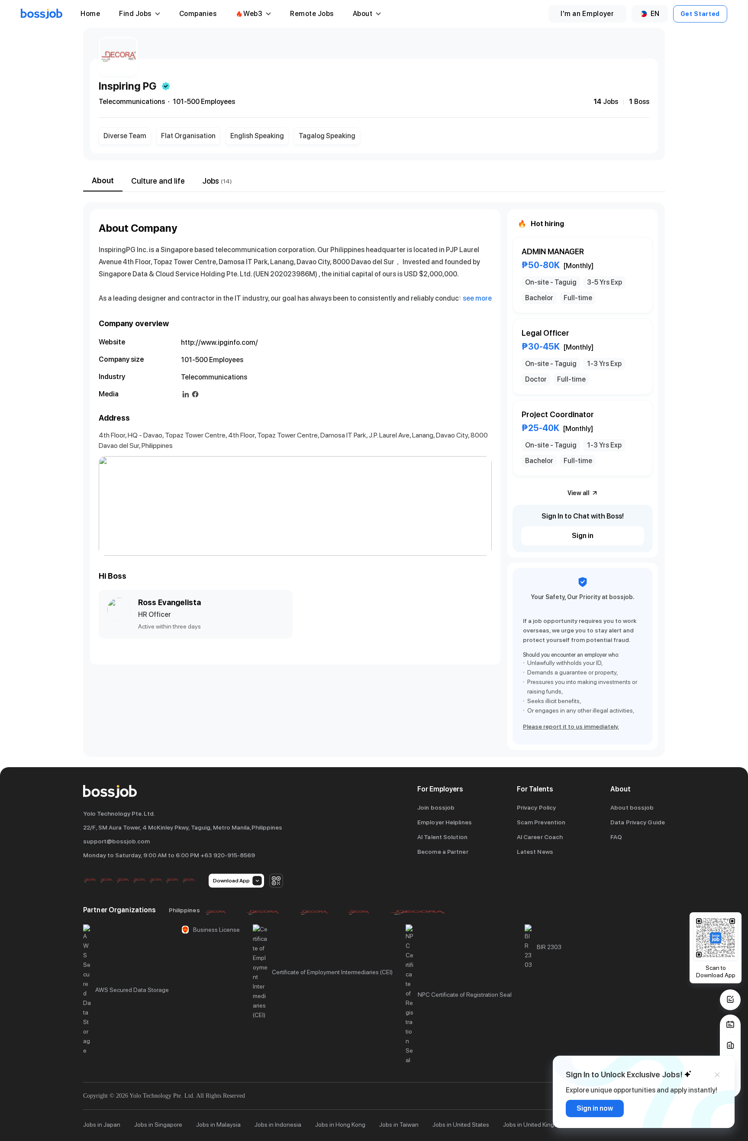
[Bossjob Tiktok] (171, 881)
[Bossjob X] (155, 881)
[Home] (41, 14)
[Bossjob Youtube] (138, 881)
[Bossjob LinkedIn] (106, 881)
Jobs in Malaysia (218, 1124)
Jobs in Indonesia (278, 1124)
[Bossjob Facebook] (89, 881)
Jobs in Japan (101, 1124)
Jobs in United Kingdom (534, 1124)
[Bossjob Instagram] (122, 881)
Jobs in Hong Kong (340, 1124)
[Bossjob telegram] (188, 881)
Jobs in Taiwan (399, 1124)
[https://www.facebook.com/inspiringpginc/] (195, 394)
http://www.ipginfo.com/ (219, 342)
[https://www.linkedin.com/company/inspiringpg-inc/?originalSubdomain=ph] (185, 394)
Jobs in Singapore (158, 1124)
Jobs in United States (460, 1124)
